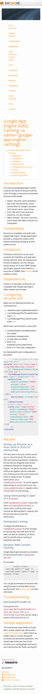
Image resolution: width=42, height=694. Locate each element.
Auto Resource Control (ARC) (13, 56)
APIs (11, 65)
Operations (13, 70)
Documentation (9, 677)
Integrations (13, 86)
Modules (12, 81)
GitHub (6, 672)
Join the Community (11, 680)
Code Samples (12, 97)
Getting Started (12, 34)
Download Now (9, 675)
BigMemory (13, 46)
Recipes (12, 91)
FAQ (10, 104)
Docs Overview (13, 26)
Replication (13, 75)
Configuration (14, 41)
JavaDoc (12, 109)
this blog (28, 271)
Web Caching (25, 589)
